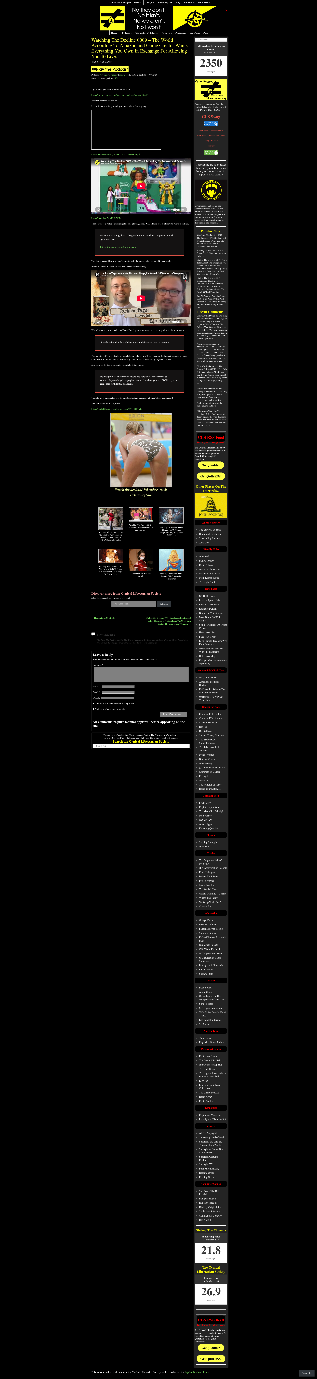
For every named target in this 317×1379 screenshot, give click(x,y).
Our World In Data (208, 944)
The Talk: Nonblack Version (209, 748)
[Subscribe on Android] (211, 154)
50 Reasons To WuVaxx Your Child (211, 698)
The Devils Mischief (209, 1060)
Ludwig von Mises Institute (213, 1119)
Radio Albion (206, 565)
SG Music (204, 1024)
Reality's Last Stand (209, 604)
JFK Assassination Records (213, 867)
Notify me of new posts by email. (110, 708)
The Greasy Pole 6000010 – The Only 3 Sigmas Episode (212, 369)
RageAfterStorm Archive (212, 1042)
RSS (117, 78)
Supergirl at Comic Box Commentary (211, 1150)
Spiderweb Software (209, 1211)
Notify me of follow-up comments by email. (114, 703)
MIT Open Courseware (210, 953)
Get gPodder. (211, 465)
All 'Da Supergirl (208, 1133)
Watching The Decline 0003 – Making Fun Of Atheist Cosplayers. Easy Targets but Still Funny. (171, 531)
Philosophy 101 (165, 2)
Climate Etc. (205, 906)
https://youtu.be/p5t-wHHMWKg (106, 218)
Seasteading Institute (209, 538)
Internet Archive (207, 924)
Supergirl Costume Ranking (208, 1158)
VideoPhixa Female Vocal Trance (212, 1014)
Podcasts (126, 33)
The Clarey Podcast (209, 1092)
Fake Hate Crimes (208, 636)
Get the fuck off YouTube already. (141, 574)
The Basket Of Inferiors (146, 33)
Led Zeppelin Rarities (210, 1020)
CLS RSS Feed (211, 437)
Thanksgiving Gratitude (103, 617)
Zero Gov (204, 542)
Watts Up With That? (210, 902)
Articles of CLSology (119, 2)
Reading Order (206, 1172)
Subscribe (164, 604)
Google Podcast (211, 140)
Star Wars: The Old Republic (209, 1192)
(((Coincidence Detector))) (212, 767)
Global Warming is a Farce (212, 893)
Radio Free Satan (208, 1056)
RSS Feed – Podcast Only (211, 130)
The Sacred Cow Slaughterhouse (207, 741)
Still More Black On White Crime (213, 626)
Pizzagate (204, 776)
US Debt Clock (207, 596)
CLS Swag (211, 116)
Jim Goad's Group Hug (210, 1064)
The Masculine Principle (211, 811)
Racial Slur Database (210, 788)
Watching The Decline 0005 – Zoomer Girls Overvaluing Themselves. (171, 576)
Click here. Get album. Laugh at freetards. (159, 737)
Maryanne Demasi (208, 677)
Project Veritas (206, 880)
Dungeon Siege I (207, 1198)
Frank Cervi (205, 802)
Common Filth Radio (210, 714)
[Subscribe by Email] (211, 125)
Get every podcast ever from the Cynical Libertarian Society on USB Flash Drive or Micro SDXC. (211, 107)
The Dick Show (207, 1069)
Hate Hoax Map (207, 656)
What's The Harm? (208, 897)
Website (96, 697)
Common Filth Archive (211, 718)
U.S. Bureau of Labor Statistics (210, 959)
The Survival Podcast (210, 529)
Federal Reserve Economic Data (212, 938)
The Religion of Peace (210, 784)
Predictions (180, 33)
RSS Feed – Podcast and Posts (211, 135)
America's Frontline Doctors (209, 683)
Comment (98, 664)
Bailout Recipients (208, 876)
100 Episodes (204, 2)
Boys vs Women (207, 759)
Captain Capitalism (209, 807)
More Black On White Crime (210, 618)
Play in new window (109, 74)
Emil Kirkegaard (207, 872)
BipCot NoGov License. (211, 174)
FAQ (177, 2)
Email (96, 692)
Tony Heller (205, 1038)
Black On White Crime (211, 613)
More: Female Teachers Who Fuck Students (211, 650)
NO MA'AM (205, 819)
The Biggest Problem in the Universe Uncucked (213, 1074)
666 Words (195, 33)
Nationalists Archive (209, 573)
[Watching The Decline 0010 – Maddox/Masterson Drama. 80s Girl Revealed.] (141, 520)
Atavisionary (205, 763)
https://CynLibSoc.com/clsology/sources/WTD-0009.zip (116, 408)
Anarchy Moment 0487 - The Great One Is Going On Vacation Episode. (211, 253)
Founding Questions (209, 828)
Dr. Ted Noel (205, 731)
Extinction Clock (207, 608)
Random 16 (189, 2)
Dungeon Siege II (208, 1202)
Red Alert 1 (205, 1219)
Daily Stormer (206, 560)
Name (96, 686)
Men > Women (206, 754)
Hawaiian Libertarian (210, 534)
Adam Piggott (206, 824)
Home (114, 33)
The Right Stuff (207, 582)
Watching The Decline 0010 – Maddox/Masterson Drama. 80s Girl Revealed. (141, 527)
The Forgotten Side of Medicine (210, 861)
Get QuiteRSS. (211, 476)
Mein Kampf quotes (209, 577)
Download (124, 74)
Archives (166, 33)
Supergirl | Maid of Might (212, 1137)
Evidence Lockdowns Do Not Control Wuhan (212, 690)
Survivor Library (207, 933)
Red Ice (203, 726)
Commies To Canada (209, 771)
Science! (138, 2)
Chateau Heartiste (208, 722)
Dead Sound (205, 987)
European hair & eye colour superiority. (213, 661)
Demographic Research (211, 965)
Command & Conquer (210, 1215)
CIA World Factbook (209, 949)
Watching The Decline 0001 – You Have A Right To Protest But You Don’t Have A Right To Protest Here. (110, 570)
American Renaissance (210, 569)
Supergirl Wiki (206, 1164)
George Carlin (206, 920)
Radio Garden (206, 1101)
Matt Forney (205, 815)
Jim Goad (204, 556)
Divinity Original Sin (210, 1207)
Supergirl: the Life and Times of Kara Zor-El (210, 1143)
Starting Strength (208, 842)
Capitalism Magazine (210, 1115)
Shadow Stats (206, 973)
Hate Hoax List (207, 632)
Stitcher (211, 145)
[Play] (110, 71)
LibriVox (203, 1080)
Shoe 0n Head (206, 1003)
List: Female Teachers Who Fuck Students (213, 642)
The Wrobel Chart (208, 889)
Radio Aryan (205, 1096)
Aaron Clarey (206, 992)
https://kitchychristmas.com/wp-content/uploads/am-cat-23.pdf (119, 94)
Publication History (209, 1168)
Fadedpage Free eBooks (211, 928)
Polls (205, 33)
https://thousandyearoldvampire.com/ (118, 247)
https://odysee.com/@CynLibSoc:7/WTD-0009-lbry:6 (115, 154)
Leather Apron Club (209, 600)
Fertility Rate (206, 969)
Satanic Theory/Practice (211, 735)
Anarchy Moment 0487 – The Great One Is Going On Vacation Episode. (211, 346)
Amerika (203, 780)
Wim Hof (204, 846)
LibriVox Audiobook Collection (209, 1086)
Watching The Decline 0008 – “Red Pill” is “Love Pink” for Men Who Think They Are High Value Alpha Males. (110, 536)
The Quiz (149, 2)
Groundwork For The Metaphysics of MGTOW (212, 997)
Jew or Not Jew (207, 885)
